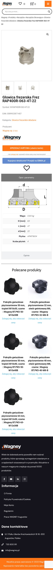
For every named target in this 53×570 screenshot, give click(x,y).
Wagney (4, 17)
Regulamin (8, 511)
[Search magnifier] (49, 11)
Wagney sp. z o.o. (10, 131)
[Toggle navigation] (48, 4)
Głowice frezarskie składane (24, 120)
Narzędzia (21, 17)
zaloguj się (14, 154)
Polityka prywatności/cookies (17, 499)
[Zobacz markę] (11, 137)
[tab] (26, 177)
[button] (47, 34)
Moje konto (9, 505)
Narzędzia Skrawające (34, 17)
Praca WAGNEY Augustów (15, 517)
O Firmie (8, 493)
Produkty (12, 17)
